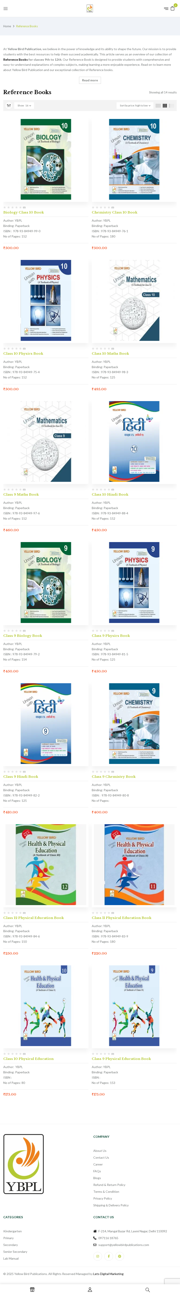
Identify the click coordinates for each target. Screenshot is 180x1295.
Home (7, 26)
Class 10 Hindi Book (110, 494)
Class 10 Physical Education (28, 1059)
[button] (173, 8)
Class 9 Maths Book (21, 494)
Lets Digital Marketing (108, 1274)
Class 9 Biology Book (22, 636)
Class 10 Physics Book (23, 353)
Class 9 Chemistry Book (114, 776)
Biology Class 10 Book (23, 212)
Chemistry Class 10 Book (114, 212)
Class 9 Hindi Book (20, 776)
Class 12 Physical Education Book (33, 918)
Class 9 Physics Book (111, 636)
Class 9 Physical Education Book (121, 1059)
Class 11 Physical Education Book (121, 918)
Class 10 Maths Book (110, 353)
